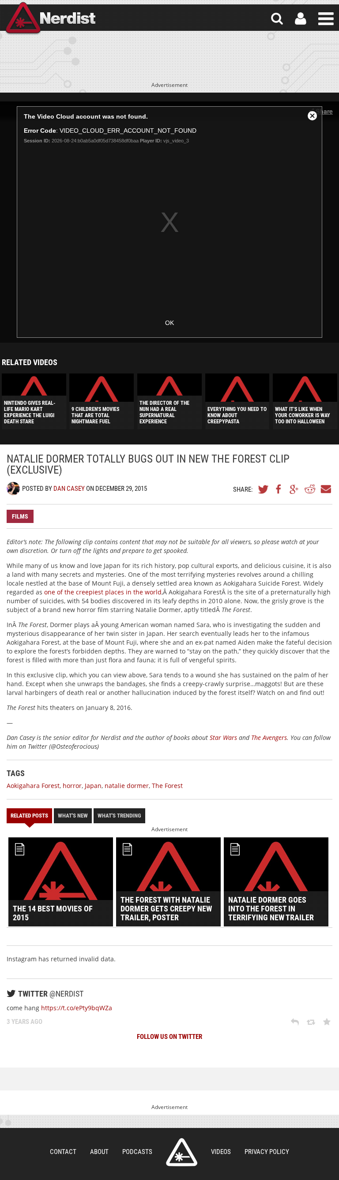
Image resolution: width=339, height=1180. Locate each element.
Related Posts (29, 815)
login (300, 18)
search (277, 18)
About (99, 1152)
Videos (221, 1152)
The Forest (167, 785)
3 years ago (24, 1022)
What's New (73, 815)
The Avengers (269, 737)
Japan (93, 785)
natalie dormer (127, 785)
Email (325, 489)
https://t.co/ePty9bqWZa (76, 1008)
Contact (63, 1152)
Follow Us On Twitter (169, 1037)
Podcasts (137, 1152)
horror (72, 785)
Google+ (294, 489)
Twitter (263, 489)
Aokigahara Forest (33, 785)
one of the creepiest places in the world (103, 592)
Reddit (310, 489)
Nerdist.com (181, 1152)
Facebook (279, 489)
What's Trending (119, 815)
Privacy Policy (267, 1152)
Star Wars (223, 737)
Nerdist (49, 19)
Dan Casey (69, 489)
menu (326, 18)
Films (20, 516)
